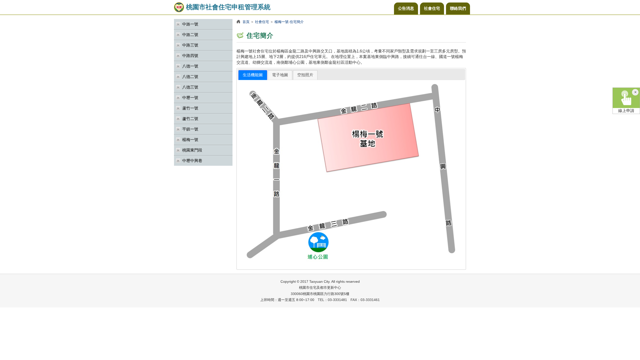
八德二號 (190, 76)
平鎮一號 (190, 129)
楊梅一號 (190, 140)
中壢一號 (190, 98)
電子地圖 (280, 75)
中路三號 (190, 45)
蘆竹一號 (190, 108)
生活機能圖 (253, 75)
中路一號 (190, 24)
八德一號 (190, 66)
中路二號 (190, 34)
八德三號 (190, 87)
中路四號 (190, 56)
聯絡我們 (458, 8)
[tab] (252, 75)
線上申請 (626, 110)
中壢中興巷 (192, 160)
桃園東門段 (192, 150)
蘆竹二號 (190, 118)
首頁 (246, 22)
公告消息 (406, 8)
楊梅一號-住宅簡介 (289, 22)
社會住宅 (432, 8)
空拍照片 (305, 75)
